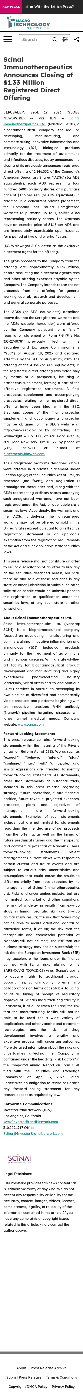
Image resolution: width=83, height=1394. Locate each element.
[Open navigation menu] (7, 39)
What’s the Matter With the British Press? (38, 7)
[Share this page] (77, 39)
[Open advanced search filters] (65, 39)
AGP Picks (11, 7)
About (21, 1368)
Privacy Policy (63, 1386)
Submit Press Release (24, 1377)
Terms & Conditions (61, 1377)
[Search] (55, 39)
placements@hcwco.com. (24, 454)
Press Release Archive (49, 1368)
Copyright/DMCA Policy (28, 1386)
